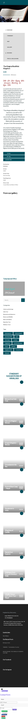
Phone (3, 718)
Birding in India (6, 642)
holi (17, 336)
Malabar (15, 340)
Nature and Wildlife (8, 317)
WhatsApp (5, 711)
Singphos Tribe (8, 349)
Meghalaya (7, 343)
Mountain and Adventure (9, 314)
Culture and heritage (8, 309)
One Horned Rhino (18, 343)
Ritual (6, 346)
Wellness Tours (7, 324)
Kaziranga (7, 340)
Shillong (13, 346)
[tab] (14, 30)
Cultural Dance (18, 333)
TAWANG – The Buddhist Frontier (11, 647)
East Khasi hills (8, 336)
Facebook (4, 714)
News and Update (7, 319)
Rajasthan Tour (7, 322)
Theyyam (7, 353)
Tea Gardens (18, 349)
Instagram (4, 712)
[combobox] (2, 702)
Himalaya (5, 166)
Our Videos (6, 636)
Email (4, 716)
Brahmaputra (8, 333)
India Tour (5, 311)
